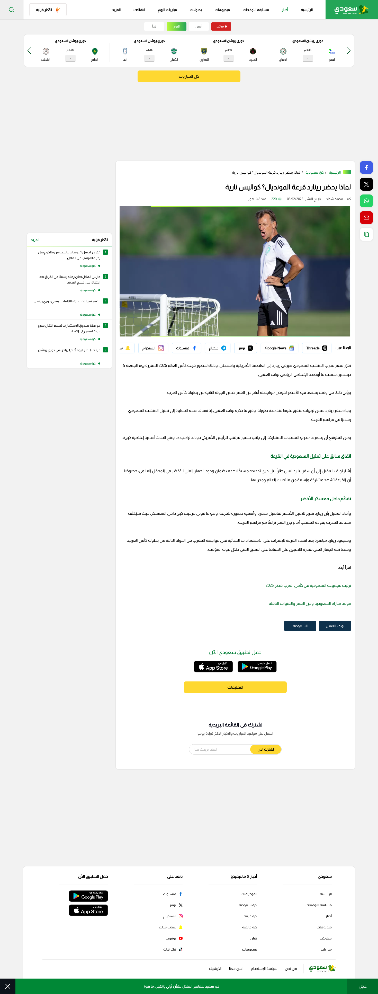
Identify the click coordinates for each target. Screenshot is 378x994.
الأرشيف (215, 968)
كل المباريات (189, 76)
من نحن (291, 968)
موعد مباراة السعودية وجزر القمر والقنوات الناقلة (310, 603)
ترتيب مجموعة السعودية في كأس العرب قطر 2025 (308, 585)
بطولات (196, 10)
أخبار (285, 10)
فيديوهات (222, 10)
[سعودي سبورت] (352, 9)
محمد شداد (334, 199)
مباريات (326, 949)
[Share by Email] (366, 217)
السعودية (300, 626)
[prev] (349, 50)
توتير (253, 347)
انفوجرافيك (249, 894)
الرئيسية (307, 10)
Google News (287, 347)
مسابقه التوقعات (256, 10)
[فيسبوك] (186, 348)
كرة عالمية (249, 927)
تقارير (253, 938)
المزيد (35, 240)
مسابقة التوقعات (318, 905)
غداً (154, 26)
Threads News (319, 347)
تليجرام (225, 347)
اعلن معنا (236, 968)
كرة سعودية (314, 172)
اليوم (177, 26)
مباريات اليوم (167, 10)
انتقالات (139, 10)
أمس (198, 26)
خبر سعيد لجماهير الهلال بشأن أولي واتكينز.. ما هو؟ (181, 986)
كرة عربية (250, 916)
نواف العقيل (335, 626)
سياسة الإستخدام (264, 968)
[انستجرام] (153, 348)
